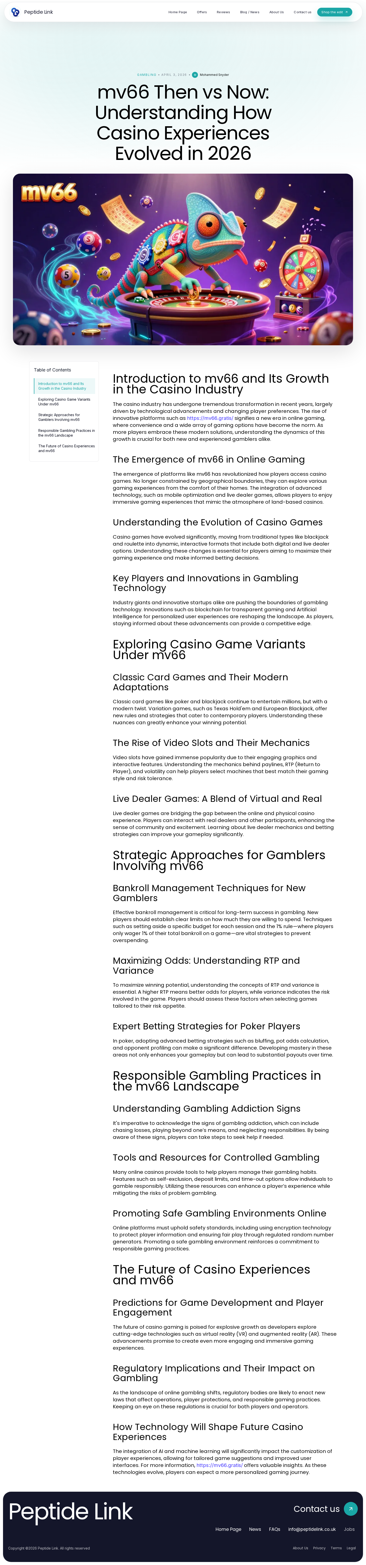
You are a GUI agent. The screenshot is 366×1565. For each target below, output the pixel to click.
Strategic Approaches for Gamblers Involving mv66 (59, 417)
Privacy (319, 1548)
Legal (351, 1548)
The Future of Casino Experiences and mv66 (66, 448)
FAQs (274, 1529)
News (255, 1529)
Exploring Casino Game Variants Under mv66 (64, 401)
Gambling (146, 75)
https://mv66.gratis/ (210, 418)
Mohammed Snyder (214, 75)
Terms (336, 1548)
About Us (300, 1548)
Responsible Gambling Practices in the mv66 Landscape (66, 432)
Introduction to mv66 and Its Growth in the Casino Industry (62, 385)
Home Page (228, 1529)
